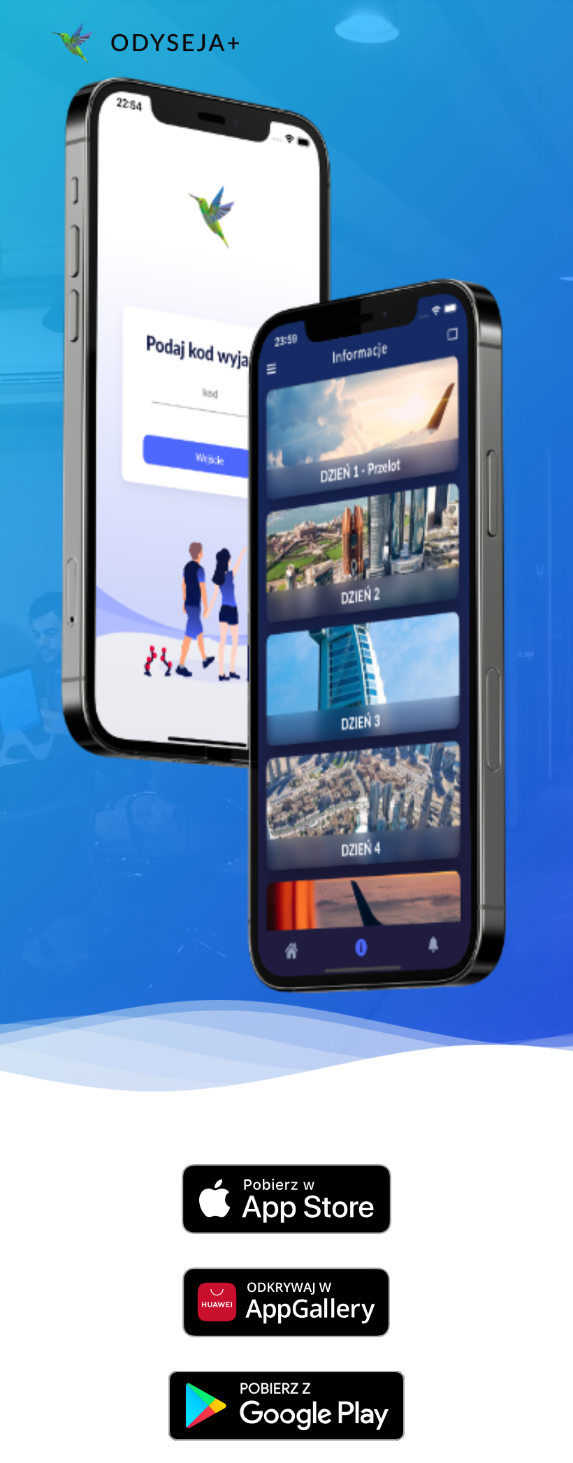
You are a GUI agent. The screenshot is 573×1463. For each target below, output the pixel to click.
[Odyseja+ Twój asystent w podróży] (145, 42)
